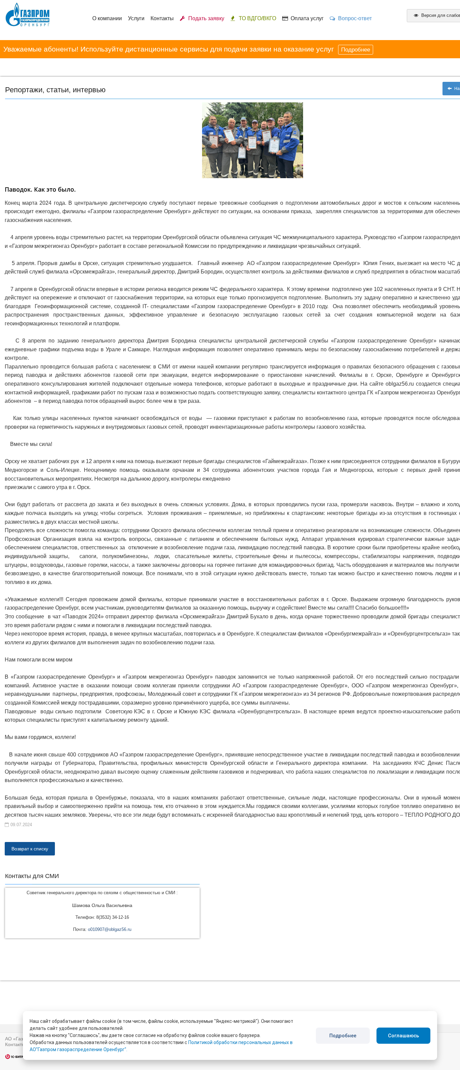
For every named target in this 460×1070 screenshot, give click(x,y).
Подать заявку (205, 18)
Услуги (136, 18)
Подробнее (355, 49)
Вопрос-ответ (353, 18)
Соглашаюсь (403, 1036)
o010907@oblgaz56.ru (109, 929)
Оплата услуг (306, 18)
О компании (107, 18)
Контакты (162, 18)
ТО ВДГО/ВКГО (257, 18)
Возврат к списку (29, 848)
